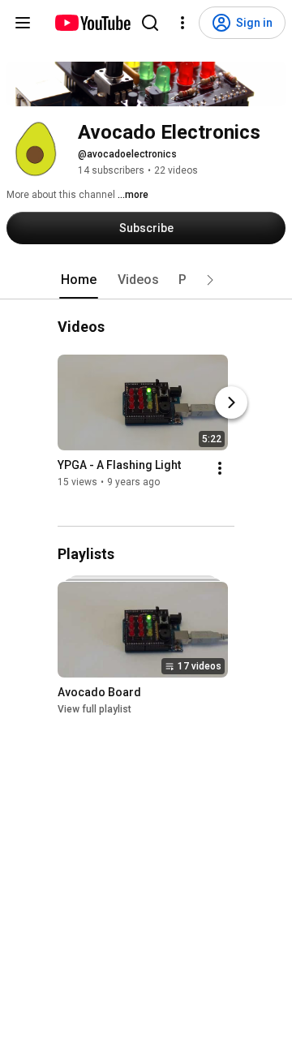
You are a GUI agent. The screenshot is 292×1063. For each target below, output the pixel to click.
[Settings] (182, 22)
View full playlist (94, 709)
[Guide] (22, 22)
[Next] (231, 403)
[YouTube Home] (92, 22)
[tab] (78, 279)
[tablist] (146, 279)
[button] (210, 279)
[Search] (150, 22)
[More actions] (220, 469)
